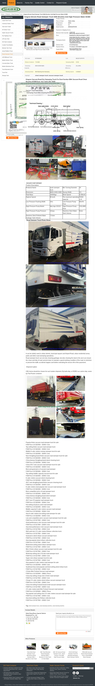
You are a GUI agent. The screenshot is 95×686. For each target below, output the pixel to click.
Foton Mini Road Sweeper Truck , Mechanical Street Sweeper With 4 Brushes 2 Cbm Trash (31, 655)
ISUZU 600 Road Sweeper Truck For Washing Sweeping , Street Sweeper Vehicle (73, 654)
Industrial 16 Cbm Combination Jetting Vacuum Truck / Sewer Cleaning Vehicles (59, 669)
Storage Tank (5, 75)
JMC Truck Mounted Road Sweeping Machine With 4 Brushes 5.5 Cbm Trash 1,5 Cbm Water (45, 655)
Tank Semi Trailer (6, 26)
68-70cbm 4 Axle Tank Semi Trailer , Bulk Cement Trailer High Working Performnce (36, 669)
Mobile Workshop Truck (8, 66)
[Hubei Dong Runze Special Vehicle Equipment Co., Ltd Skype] (27, 623)
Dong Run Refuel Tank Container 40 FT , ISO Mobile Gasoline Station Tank (13, 678)
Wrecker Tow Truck (7, 48)
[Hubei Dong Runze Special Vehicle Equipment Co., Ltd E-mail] (29, 623)
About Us (19, 3)
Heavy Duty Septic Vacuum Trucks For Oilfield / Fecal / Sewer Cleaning (59, 673)
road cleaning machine (58, 605)
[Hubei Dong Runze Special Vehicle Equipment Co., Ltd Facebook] (77, 673)
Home (4, 3)
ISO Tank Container (7, 42)
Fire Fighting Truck (7, 35)
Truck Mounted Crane (7, 69)
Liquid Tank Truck (6, 20)
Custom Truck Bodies (7, 45)
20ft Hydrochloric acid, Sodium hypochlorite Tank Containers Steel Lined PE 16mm (12, 674)
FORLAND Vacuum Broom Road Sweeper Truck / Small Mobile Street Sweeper (87, 654)
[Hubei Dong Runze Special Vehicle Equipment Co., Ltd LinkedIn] (74, 673)
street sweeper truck (34, 605)
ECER (91, 684)
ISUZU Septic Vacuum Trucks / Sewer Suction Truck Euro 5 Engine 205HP (59, 676)
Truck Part (4, 72)
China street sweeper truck (19, 684)
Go (92, 10)
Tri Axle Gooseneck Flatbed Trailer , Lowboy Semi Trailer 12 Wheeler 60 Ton (36, 679)
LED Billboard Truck (7, 57)
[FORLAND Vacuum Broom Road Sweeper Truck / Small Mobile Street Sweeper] (86, 646)
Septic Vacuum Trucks (7, 32)
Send (91, 668)
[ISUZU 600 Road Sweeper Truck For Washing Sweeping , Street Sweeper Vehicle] (73, 646)
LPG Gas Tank (5, 39)
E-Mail (75, 676)
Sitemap (80, 676)
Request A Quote (61, 3)
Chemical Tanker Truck (8, 23)
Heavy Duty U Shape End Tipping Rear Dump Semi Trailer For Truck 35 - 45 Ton (36, 674)
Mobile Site (77, 678)
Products (11, 3)
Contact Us (50, 3)
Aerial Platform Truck (7, 51)
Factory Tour (29, 3)
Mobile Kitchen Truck (7, 60)
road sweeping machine (46, 605)
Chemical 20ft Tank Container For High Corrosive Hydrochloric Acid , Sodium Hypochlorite (13, 669)
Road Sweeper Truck (17, 14)
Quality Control (39, 3)
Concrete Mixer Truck (7, 63)
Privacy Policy (8, 684)
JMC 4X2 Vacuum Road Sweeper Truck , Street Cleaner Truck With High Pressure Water (59, 654)
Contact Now (62, 53)
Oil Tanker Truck (6, 29)
